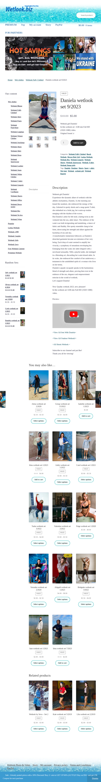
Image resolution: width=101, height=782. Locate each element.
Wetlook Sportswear (73, 163)
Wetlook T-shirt (88, 163)
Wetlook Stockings (18, 143)
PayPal (58, 24)
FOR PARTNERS (13, 32)
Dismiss (95, 778)
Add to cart (78, 142)
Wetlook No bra (17, 215)
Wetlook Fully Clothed (34, 80)
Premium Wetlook (15, 253)
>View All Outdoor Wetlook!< (64, 338)
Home (10, 80)
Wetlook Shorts (16, 196)
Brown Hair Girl (73, 157)
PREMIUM (11, 24)
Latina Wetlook (87, 157)
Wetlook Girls (13, 240)
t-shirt (92, 168)
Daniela (67, 168)
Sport (86, 168)
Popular (11, 224)
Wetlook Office (16, 200)
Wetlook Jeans (16, 170)
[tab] (39, 189)
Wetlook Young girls (67, 165)
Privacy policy (61, 765)
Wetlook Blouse (16, 106)
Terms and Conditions (80, 765)
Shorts (81, 168)
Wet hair (63, 171)
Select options (39, 421)
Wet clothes (19, 80)
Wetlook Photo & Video (18, 765)
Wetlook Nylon (16, 219)
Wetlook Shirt (16, 151)
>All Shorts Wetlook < (61, 344)
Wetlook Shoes (16, 147)
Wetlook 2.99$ (13, 232)
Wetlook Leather (17, 166)
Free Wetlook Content (16, 249)
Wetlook (71, 171)
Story (48, 24)
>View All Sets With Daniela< (64, 332)
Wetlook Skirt (16, 117)
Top (23, 24)
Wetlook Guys (13, 244)
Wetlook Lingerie (77, 160)
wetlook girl (79, 171)
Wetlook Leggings (17, 132)
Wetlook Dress (16, 155)
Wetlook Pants (16, 121)
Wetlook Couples (14, 236)
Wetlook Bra (65, 160)
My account (35, 24)
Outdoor (74, 168)
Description (33, 189)
